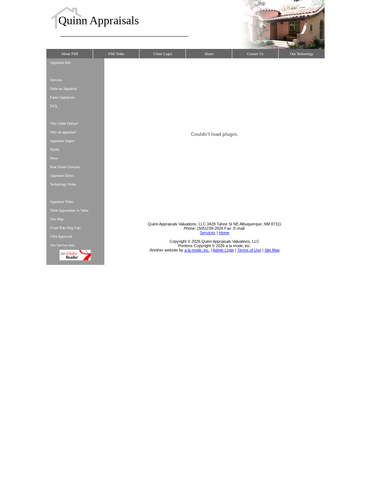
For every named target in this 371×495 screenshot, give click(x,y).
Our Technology (301, 54)
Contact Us (255, 54)
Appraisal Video (61, 202)
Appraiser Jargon (62, 141)
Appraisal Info (60, 63)
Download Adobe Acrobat (75, 255)
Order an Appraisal (63, 89)
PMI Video (116, 54)
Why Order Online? (64, 123)
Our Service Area (62, 245)
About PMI (69, 54)
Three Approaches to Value (69, 210)
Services (56, 80)
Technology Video (63, 184)
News (54, 158)
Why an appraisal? (63, 132)
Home (209, 54)
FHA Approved (61, 236)
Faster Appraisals (62, 97)
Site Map (56, 219)
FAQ (53, 106)
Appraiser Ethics (62, 176)
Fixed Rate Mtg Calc (65, 228)
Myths (54, 149)
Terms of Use (249, 250)
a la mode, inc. (197, 250)
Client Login (162, 54)
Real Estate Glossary (65, 167)
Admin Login (223, 250)
